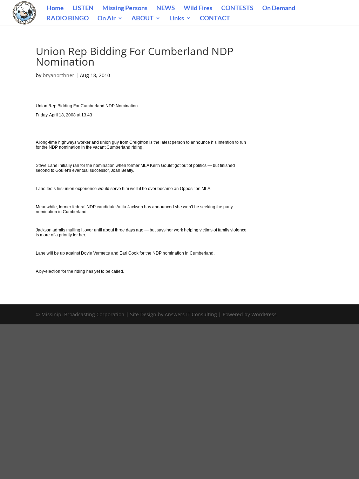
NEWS (165, 8)
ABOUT (142, 18)
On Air (106, 18)
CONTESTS (237, 8)
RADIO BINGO (68, 18)
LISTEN (83, 8)
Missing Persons (125, 8)
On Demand (278, 8)
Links (176, 18)
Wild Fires (198, 8)
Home (55, 8)
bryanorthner (58, 75)
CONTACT (215, 18)
